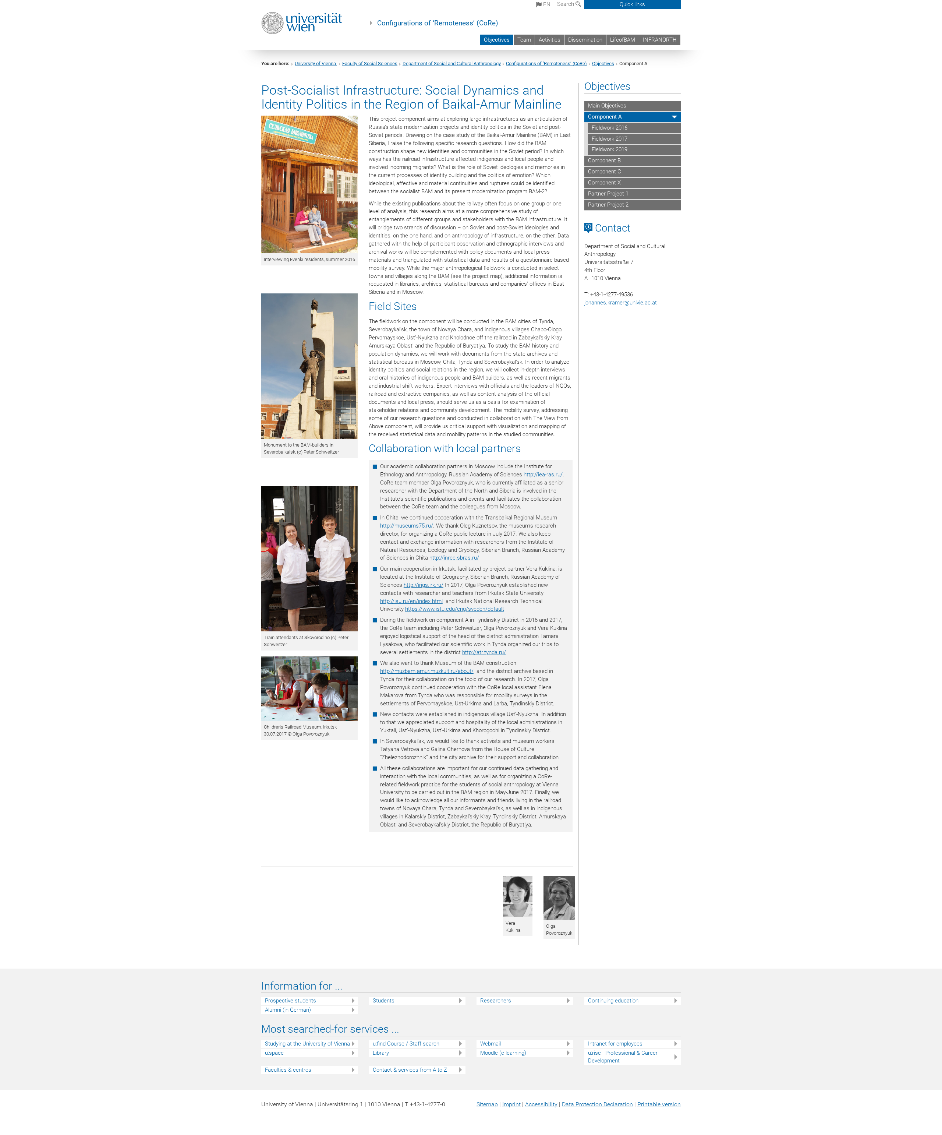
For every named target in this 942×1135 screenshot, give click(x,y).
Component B (604, 160)
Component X (604, 182)
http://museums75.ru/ (406, 525)
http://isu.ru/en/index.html (411, 601)
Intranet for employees (615, 1043)
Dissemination (585, 39)
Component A (605, 116)
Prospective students (290, 1000)
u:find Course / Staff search (406, 1043)
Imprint (511, 1104)
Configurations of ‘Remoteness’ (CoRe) (437, 23)
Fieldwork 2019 (609, 149)
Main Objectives (607, 105)
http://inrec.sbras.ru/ (454, 557)
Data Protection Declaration (597, 1104)
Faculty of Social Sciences (369, 63)
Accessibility (541, 1104)
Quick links (632, 4)
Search (566, 4)
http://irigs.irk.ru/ (423, 585)
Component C (604, 171)
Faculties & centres (288, 1070)
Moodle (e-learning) (503, 1053)
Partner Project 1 (608, 193)
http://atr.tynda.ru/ (484, 652)
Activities (549, 39)
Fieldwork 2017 (609, 138)
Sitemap (487, 1104)
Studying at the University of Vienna (307, 1043)
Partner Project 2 (608, 204)
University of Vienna (316, 63)
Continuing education (613, 1000)
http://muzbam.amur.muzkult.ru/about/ (427, 671)
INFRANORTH (660, 39)
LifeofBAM (622, 39)
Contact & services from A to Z (410, 1070)
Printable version (659, 1104)
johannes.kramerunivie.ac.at (620, 302)
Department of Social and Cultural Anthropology (452, 63)
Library (381, 1053)
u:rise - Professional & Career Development (623, 1057)
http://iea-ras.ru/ (543, 474)
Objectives (497, 39)
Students (383, 1000)
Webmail (490, 1043)
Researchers (495, 1000)
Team (524, 39)
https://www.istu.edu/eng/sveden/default (454, 609)
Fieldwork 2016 (609, 127)
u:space (274, 1053)
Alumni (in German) (288, 1010)
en (546, 4)
